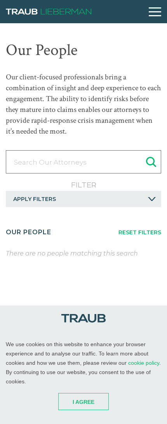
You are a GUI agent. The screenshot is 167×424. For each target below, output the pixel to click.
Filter (83, 184)
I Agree (83, 402)
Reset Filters (139, 232)
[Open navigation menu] (155, 11)
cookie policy (143, 363)
